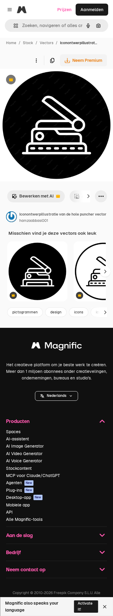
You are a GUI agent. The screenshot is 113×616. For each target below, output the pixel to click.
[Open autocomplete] (13, 25)
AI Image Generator (25, 446)
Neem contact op (26, 569)
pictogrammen (25, 312)
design (55, 312)
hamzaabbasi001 (33, 220)
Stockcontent (19, 468)
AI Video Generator (24, 453)
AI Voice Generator (24, 461)
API (9, 512)
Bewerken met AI (33, 197)
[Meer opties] (36, 60)
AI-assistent (17, 439)
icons (78, 312)
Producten (18, 421)
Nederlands (56, 395)
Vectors (46, 43)
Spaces (13, 431)
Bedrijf (13, 552)
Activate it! (85, 606)
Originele (39, 80)
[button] (56, 396)
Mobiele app (18, 505)
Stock (28, 43)
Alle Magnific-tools (24, 519)
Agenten (19, 482)
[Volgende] (88, 196)
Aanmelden (91, 9)
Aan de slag (19, 535)
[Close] (105, 606)
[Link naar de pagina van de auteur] (11, 217)
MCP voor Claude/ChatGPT (33, 475)
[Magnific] (56, 347)
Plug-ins (19, 490)
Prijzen (64, 9)
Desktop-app (23, 497)
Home (11, 43)
